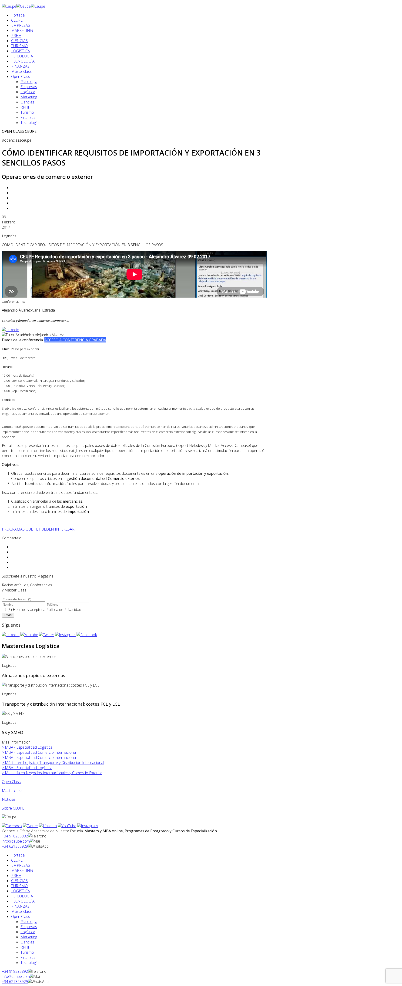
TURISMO (19, 45)
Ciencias (27, 102)
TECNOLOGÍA (23, 61)
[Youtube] (29, 634)
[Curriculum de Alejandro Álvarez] (10, 329)
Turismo (27, 112)
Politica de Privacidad (63, 609)
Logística (27, 91)
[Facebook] (87, 634)
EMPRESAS (20, 25)
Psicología (28, 81)
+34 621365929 (15, 846)
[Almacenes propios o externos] (29, 656)
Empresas (28, 86)
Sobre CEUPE (13, 808)
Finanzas (27, 117)
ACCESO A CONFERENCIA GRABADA (75, 339)
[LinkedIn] (11, 634)
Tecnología (29, 122)
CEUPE (17, 20)
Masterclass (21, 71)
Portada (18, 15)
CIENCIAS (19, 40)
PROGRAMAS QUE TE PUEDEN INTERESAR (38, 529)
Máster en (53, 762)
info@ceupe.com (16, 841)
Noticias (9, 799)
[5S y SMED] (13, 713)
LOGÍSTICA (20, 50)
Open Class (20, 76)
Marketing (28, 97)
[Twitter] (46, 634)
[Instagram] (65, 634)
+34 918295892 (15, 836)
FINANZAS (20, 66)
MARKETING (22, 30)
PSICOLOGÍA (22, 56)
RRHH (16, 35)
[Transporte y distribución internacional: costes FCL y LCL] (50, 685)
